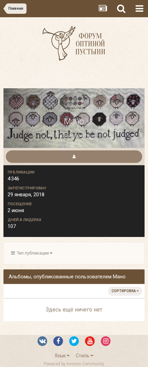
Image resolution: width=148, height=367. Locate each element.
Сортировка (124, 291)
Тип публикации (32, 253)
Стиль (83, 355)
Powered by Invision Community (74, 363)
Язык (61, 355)
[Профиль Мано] (74, 156)
